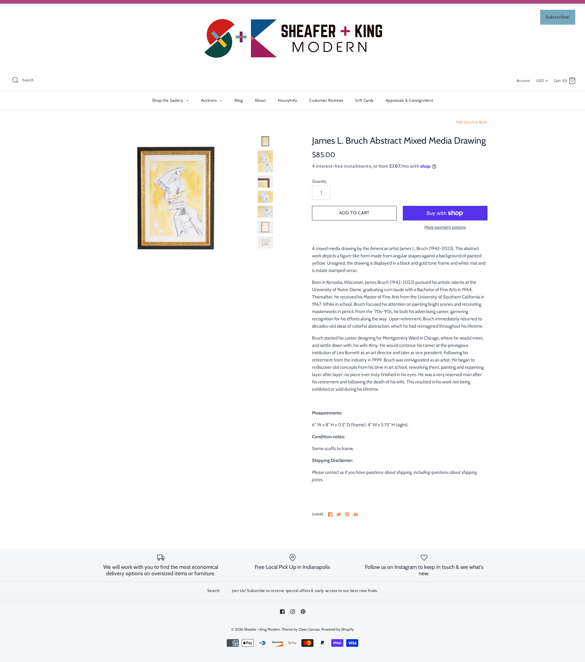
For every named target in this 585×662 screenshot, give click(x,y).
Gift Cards (364, 100)
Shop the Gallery (170, 100)
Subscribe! (558, 17)
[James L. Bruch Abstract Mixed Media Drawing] (176, 198)
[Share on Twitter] (338, 514)
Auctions (211, 100)
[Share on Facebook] (330, 514)
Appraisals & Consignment (409, 100)
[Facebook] (282, 611)
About (260, 100)
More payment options (445, 227)
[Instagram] (292, 611)
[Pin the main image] (347, 514)
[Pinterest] (303, 611)
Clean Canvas (309, 629)
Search (213, 590)
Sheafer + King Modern (262, 629)
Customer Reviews (326, 100)
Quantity (319, 181)
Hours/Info (287, 100)
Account (523, 80)
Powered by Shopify (337, 629)
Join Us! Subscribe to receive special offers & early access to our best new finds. (305, 590)
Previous (465, 122)
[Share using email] (355, 514)
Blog (239, 100)
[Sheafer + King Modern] (292, 13)
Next (483, 122)
